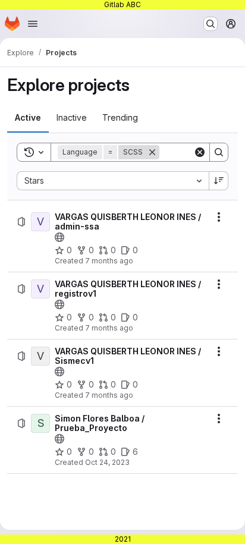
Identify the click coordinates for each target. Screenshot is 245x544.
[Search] (218, 152)
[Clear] (200, 152)
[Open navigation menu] (32, 23)
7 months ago (109, 260)
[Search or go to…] (210, 24)
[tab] (28, 118)
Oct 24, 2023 (107, 462)
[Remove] (152, 152)
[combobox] (113, 180)
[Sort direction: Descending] (218, 180)
